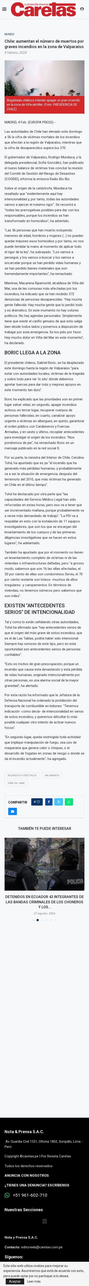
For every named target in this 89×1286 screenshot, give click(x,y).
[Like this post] (38, 802)
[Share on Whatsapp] (69, 802)
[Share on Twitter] (58, 802)
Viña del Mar (16, 783)
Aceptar (15, 1281)
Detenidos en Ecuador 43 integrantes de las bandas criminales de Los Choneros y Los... (41, 902)
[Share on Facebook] (48, 802)
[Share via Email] (12, 811)
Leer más (34, 1281)
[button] (8, 879)
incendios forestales (22, 775)
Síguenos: (14, 1255)
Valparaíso (52, 775)
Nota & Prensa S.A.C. (24, 1130)
